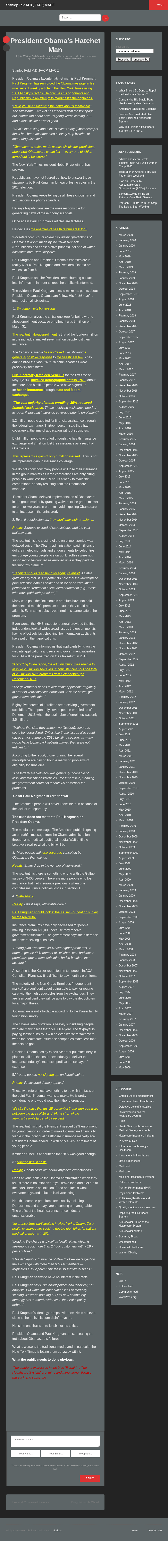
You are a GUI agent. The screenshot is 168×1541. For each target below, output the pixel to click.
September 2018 (128, 294)
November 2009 (128, 841)
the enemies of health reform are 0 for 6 (59, 229)
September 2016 (128, 401)
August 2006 (126, 1051)
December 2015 (128, 449)
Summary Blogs (128, 1236)
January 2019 (127, 278)
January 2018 (127, 320)
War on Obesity (128, 1252)
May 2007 (125, 1003)
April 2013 (125, 621)
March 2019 (126, 267)
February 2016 (127, 439)
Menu (160, 5)
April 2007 (125, 1008)
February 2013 (127, 632)
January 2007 (127, 1024)
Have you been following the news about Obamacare (51, 106)
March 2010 (126, 820)
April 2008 (125, 944)
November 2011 (128, 713)
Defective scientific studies (135, 1106)
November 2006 (128, 1035)
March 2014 (126, 562)
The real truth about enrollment (34, 334)
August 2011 (126, 729)
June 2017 (125, 353)
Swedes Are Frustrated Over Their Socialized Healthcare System (135, 118)
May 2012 (125, 680)
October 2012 (127, 654)
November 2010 (128, 777)
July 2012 (124, 670)
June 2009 (125, 868)
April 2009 (125, 879)
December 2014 (128, 514)
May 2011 (124, 745)
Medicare (124, 1171)
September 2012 (128, 659)
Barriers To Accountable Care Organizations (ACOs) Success (137, 184)
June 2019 (125, 251)
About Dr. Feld (155, 1530)
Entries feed (126, 1286)
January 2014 (127, 573)
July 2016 (124, 412)
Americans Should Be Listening (137, 108)
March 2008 (126, 949)
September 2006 (128, 1046)
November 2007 (128, 970)
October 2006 (127, 1040)
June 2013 (125, 610)
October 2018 (127, 288)
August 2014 (126, 535)
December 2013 (128, 578)
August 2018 (126, 299)
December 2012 (128, 643)
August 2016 (126, 406)
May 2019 (125, 256)
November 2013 (128, 584)
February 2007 (127, 1019)
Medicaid (124, 1166)
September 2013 (128, 594)
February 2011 (127, 761)
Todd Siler (125, 171)
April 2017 (125, 364)
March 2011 (126, 755)
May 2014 (125, 551)
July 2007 (124, 992)
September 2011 (128, 723)
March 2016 (126, 433)
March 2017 (126, 369)
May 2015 (125, 487)
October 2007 (127, 976)
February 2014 (127, 568)
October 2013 (127, 589)
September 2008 (128, 917)
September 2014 (128, 530)
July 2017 (124, 347)
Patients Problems (130, 1182)
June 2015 (125, 482)
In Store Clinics (128, 1140)
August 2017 (126, 342)
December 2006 (128, 1030)
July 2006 (124, 1056)
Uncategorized (127, 1241)
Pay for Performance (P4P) (135, 1187)
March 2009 (126, 884)
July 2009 (124, 863)
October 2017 (127, 331)
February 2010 (127, 825)
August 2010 (126, 793)
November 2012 (128, 648)
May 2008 (125, 938)
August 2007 (126, 986)
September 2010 (128, 788)
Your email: (122, 46)
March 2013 (126, 627)
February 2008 (127, 954)
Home (134, 1530)
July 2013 (124, 605)
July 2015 (124, 476)
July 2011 (124, 734)
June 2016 (125, 417)
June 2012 (125, 675)
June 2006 (125, 1062)
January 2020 (127, 245)
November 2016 (128, 390)
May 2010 (125, 809)
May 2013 (125, 616)
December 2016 (128, 385)
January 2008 (127, 960)
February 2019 (127, 272)
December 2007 (128, 965)
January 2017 (127, 380)
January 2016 (127, 444)
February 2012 (127, 696)
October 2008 (127, 911)
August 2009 (126, 858)
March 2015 (126, 498)
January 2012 (127, 702)
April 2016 (125, 428)
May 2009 (125, 874)
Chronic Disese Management (136, 1095)
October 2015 (127, 460)
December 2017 (128, 326)
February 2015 (127, 503)
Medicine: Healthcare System (136, 1176)
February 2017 (127, 374)
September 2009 (128, 852)
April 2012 (125, 686)
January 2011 (127, 766)
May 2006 (125, 1067)
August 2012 (126, 664)
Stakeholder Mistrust (48, 58)
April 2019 (125, 261)
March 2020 (126, 234)
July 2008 (124, 927)
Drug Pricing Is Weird (85, 1502)
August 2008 (126, 922)
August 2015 (126, 471)
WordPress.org (127, 1297)
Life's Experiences (130, 1160)
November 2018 (128, 283)
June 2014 (125, 546)
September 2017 (128, 337)
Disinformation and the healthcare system (52, 56)
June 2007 (125, 997)
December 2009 (128, 836)
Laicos (58, 1530)
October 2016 (127, 396)
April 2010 (125, 815)
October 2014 (127, 525)
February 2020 (127, 240)
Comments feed (128, 1291)
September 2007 (128, 981)
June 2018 (125, 304)
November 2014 (128, 519)
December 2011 (128, 707)
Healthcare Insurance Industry (136, 1135)
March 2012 (126, 691)
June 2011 (125, 739)
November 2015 (128, 455)
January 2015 (127, 509)
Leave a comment (72, 58)
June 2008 (125, 933)
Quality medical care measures (137, 1207)
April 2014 (125, 557)
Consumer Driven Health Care (136, 1101)
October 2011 (127, 718)
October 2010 (127, 782)
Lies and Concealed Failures (30, 1502)
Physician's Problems (131, 1193)
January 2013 (127, 637)
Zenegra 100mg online (132, 193)
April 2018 (125, 310)
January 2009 (127, 895)
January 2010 (127, 831)
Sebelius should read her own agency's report (46, 573)
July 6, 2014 (22, 56)
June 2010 (125, 804)
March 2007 (126, 1013)
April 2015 (125, 492)
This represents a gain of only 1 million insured (46, 456)
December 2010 (128, 772)
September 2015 (128, 465)
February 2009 (127, 890)
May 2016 (125, 423)
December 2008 (128, 900)
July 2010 (124, 799)
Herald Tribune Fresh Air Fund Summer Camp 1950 (138, 163)
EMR (122, 1121)
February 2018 (127, 315)
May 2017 (125, 358)
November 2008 (128, 906)
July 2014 (124, 541)
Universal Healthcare (131, 1247)
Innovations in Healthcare (134, 1155)
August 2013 (126, 600)
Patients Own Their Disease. (136, 197)
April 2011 (125, 750)
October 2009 (127, 847)
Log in (122, 1280)
